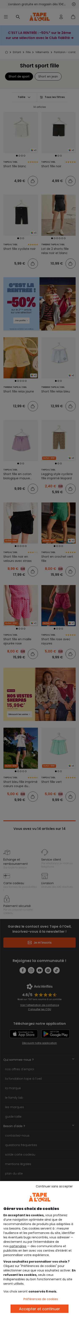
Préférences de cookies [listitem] (40, 1299)
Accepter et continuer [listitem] (39, 1308)
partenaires (17, 1246)
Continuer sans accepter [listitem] (54, 1186)
